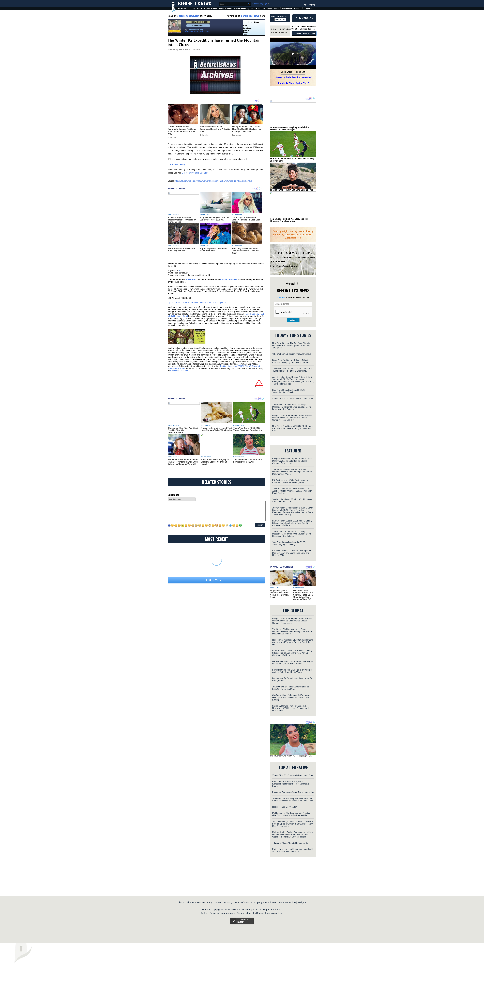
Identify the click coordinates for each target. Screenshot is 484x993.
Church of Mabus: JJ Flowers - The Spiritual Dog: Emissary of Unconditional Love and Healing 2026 (291, 553)
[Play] (293, 54)
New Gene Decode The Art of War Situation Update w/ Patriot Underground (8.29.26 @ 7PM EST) (291, 345)
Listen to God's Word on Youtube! (293, 77)
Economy (191, 8)
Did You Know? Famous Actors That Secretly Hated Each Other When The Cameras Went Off (183, 462)
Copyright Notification (265, 902)
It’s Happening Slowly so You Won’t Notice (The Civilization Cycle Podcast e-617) (291, 814)
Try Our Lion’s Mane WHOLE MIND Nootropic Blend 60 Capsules (197, 303)
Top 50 (277, 8)
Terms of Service (243, 902)
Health (199, 8)
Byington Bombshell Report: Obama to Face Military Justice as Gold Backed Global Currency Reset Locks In (292, 417)
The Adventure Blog (176, 164)
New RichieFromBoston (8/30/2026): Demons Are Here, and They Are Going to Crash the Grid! (292, 428)
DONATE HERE (280, 20)
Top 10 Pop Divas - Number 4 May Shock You (214, 249)
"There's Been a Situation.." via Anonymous (291, 354)
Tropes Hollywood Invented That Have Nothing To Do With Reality (216, 429)
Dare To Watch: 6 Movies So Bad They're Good (181, 249)
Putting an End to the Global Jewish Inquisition (293, 792)
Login (305, 5)
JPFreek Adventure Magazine (195, 173)
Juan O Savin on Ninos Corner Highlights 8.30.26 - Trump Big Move (290, 688)
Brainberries (173, 215)
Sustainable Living (241, 8)
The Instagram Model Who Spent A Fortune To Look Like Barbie (246, 219)
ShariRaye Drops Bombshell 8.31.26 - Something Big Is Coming (289, 391)
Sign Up (312, 5)
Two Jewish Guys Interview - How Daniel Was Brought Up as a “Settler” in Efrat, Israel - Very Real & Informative (292, 823)
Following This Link (179, 371)
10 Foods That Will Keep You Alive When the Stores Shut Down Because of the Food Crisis (292, 799)
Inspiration (255, 8)
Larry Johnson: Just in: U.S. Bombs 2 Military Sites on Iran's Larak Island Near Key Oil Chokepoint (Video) (292, 523)
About (181, 902)
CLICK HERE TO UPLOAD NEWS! (304, 34)
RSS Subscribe (287, 902)
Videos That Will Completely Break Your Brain (292, 398)
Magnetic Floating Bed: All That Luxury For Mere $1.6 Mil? (215, 218)
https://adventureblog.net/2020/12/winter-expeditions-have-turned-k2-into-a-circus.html (213, 181)
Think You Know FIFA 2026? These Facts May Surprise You (247, 429)
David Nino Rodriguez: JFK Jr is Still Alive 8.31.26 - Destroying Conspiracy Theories (291, 361)
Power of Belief (225, 8)
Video (269, 8)
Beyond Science (210, 8)
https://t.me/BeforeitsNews (283, 266)
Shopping (297, 8)
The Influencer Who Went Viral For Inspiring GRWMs (247, 461)
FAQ (209, 902)
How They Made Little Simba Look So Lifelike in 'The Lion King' (245, 250)
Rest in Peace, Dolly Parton (284, 807)
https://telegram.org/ (305, 257)
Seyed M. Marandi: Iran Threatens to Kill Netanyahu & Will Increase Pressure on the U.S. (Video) (291, 708)
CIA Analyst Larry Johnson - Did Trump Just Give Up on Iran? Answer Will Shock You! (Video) (291, 697)
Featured (182, 8)
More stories (204, 32)
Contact (218, 902)
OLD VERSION (304, 18)
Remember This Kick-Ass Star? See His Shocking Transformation (183, 430)
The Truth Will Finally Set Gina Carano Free (291, 189)
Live (263, 8)
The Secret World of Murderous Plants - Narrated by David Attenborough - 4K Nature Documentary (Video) (292, 471)
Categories (308, 8)
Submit (293, 320)
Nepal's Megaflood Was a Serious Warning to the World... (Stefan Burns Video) (292, 662)
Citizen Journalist (228, 280)
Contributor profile (191, 32)
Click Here (191, 280)
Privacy (228, 902)
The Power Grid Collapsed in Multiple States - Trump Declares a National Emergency (292, 370)
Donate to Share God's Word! (293, 83)
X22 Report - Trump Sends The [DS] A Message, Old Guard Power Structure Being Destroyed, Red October (291, 407)
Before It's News (194, 3)
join (180, 270)
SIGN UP (281, 297)
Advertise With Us (195, 902)
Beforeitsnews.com (188, 15)
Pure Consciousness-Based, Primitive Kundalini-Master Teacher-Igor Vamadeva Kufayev (290, 783)
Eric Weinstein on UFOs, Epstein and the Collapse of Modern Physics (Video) (290, 481)
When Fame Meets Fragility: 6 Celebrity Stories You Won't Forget (215, 462)
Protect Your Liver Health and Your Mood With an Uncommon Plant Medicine (292, 850)
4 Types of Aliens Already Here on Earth (290, 843)
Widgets (302, 902)
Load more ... (216, 580)
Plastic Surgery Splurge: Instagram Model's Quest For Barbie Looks (182, 219)
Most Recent (287, 8)
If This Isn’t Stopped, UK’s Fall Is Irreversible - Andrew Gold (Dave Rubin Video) (292, 671)
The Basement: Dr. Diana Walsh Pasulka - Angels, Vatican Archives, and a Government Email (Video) (292, 491)
